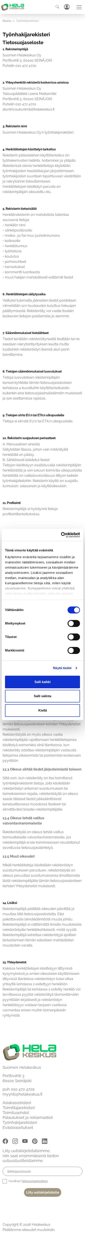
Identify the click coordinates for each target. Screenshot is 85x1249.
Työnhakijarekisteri (20, 1122)
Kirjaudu (67, 7)
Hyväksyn (28, 1181)
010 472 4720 (23, 1089)
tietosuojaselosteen (35, 1181)
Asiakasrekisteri (17, 1102)
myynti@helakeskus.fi (22, 1094)
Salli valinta (42, 696)
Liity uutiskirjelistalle (42, 1192)
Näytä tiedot (62, 668)
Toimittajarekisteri (19, 1107)
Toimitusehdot (16, 1112)
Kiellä (42, 710)
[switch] (74, 623)
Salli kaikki (42, 682)
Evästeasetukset (18, 1127)
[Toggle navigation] (79, 7)
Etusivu (7, 20)
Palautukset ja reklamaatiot (28, 1117)
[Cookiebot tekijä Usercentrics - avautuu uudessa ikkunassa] (61, 535)
